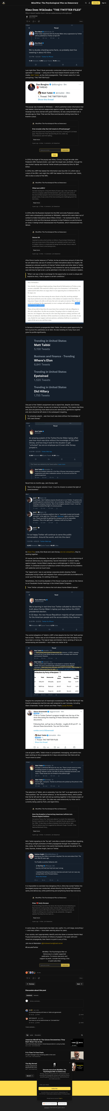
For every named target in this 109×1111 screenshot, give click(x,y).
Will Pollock (32, 1018)
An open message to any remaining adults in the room (40, 1054)
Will (30, 1010)
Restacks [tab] (36, 995)
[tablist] (32, 995)
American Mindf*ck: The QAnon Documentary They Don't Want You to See (45, 1041)
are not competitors (67, 552)
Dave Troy (31, 552)
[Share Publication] (89, 2)
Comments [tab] (29, 995)
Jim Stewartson (33, 16)
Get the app (62, 1103)
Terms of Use (62, 1092)
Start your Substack (50, 1103)
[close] (70, 1062)
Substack (46, 1107)
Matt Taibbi (35, 75)
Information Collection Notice (54, 1093)
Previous (31, 984)
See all (29, 1076)
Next (78, 984)
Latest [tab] (31, 1035)
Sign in (104, 3)
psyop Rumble (67, 706)
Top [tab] (27, 1035)
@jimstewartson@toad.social (52, 943)
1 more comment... (30, 1027)
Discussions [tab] (38, 1035)
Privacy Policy (66, 1093)
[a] (77, 1042)
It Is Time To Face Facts (34, 1052)
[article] (54, 1043)
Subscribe (96, 3)
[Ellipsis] (82, 1010)
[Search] (85, 2)
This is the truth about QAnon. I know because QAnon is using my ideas (45, 1044)
